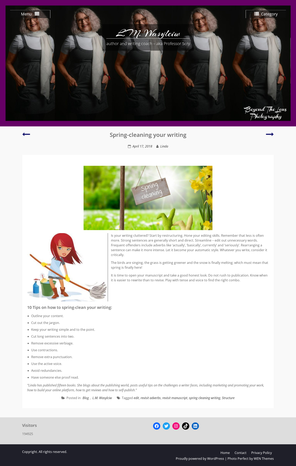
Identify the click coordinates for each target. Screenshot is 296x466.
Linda (164, 146)
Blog (86, 398)
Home (225, 453)
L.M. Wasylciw (148, 33)
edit (136, 398)
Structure (228, 398)
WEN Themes (264, 458)
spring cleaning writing (204, 398)
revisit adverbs (151, 398)
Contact (240, 453)
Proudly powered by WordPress (200, 458)
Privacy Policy (261, 453)
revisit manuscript (174, 398)
